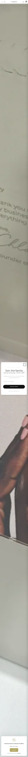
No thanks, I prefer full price (14, 390)
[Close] (24, 364)
